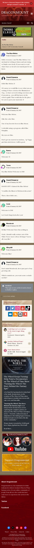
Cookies (27, 532)
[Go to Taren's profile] (3, 166)
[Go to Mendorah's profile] (3, 225)
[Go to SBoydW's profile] (3, 249)
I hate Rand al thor (14, 350)
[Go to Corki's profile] (3, 205)
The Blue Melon (8, 45)
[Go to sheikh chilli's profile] (5, 350)
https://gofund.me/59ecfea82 (17, 425)
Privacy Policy (14, 532)
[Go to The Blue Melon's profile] (3, 54)
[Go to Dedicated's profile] (5, 329)
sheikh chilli (11, 352)
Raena (8, 150)
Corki (8, 204)
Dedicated (11, 335)
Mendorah (10, 223)
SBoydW (9, 247)
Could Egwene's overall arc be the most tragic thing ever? (17, 331)
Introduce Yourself (18, 47)
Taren (8, 165)
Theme (6, 532)
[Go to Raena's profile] (3, 152)
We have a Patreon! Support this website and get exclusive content (16, 3)
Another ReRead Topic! (15, 341)
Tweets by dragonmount (9, 504)
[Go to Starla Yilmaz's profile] (5, 342)
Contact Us (21, 532)
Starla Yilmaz (12, 343)
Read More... (8, 428)
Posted (13, 56)
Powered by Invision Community (17, 535)
